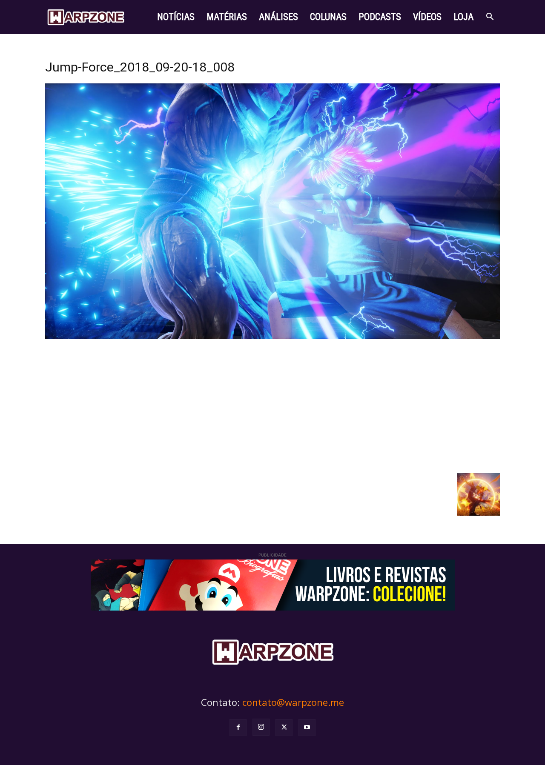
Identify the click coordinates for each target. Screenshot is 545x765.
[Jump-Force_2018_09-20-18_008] (272, 336)
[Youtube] (307, 727)
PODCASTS (380, 16)
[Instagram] (261, 727)
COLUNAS (328, 16)
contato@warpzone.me (293, 702)
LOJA (463, 16)
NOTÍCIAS (176, 16)
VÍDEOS (427, 16)
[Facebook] (238, 727)
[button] (489, 18)
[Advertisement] (272, 405)
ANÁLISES (278, 16)
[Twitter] (284, 727)
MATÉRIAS (227, 16)
